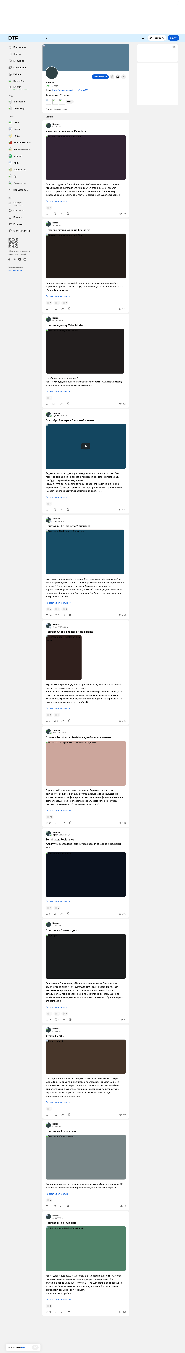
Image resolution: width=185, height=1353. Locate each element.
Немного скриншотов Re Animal (66, 131)
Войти (173, 38)
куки (23, 1347)
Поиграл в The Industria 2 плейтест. (68, 526)
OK (35, 1347)
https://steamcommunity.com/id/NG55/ (70, 90)
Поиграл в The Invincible (61, 1222)
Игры (55, 521)
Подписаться (100, 77)
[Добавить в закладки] (55, 213)
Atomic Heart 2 (55, 1036)
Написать (158, 38)
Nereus (55, 124)
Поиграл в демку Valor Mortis (64, 325)
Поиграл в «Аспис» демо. (62, 1131)
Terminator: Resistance (60, 839)
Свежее (49, 117)
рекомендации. (16, 270)
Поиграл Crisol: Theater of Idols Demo (69, 631)
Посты (49, 109)
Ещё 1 (69, 102)
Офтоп (55, 835)
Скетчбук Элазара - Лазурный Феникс (70, 420)
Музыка (56, 416)
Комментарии (60, 109)
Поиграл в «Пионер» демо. (63, 930)
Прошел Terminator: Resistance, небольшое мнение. (79, 737)
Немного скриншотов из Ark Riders (68, 230)
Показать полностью (57, 201)
